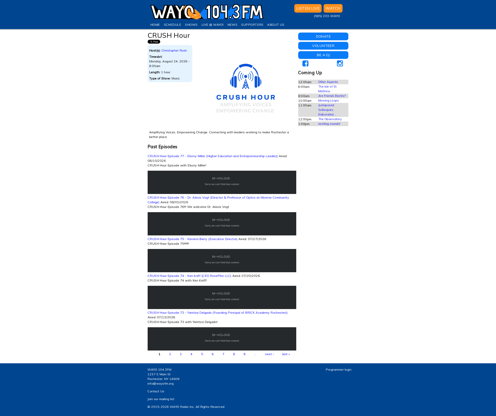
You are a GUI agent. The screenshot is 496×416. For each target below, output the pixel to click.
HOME (155, 25)
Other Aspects (328, 82)
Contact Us (155, 391)
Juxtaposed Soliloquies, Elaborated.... (327, 109)
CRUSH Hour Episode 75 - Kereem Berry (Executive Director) (193, 239)
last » (286, 354)
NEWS (232, 25)
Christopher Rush (174, 50)
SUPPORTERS (252, 25)
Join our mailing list (160, 399)
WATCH (333, 8)
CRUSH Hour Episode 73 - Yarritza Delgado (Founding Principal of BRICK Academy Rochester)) (218, 312)
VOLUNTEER (323, 45)
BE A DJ (323, 55)
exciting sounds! (329, 124)
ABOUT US (275, 25)
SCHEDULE (172, 25)
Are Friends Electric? (332, 96)
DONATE (323, 36)
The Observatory (330, 119)
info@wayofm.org (160, 383)
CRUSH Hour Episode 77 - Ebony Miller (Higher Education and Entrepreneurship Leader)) (213, 156)
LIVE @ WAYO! (213, 25)
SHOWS (191, 25)
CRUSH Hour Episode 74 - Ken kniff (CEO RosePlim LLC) (190, 276)
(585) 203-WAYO (327, 16)
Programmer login (338, 369)
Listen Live (308, 8)
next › (269, 354)
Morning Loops (328, 100)
